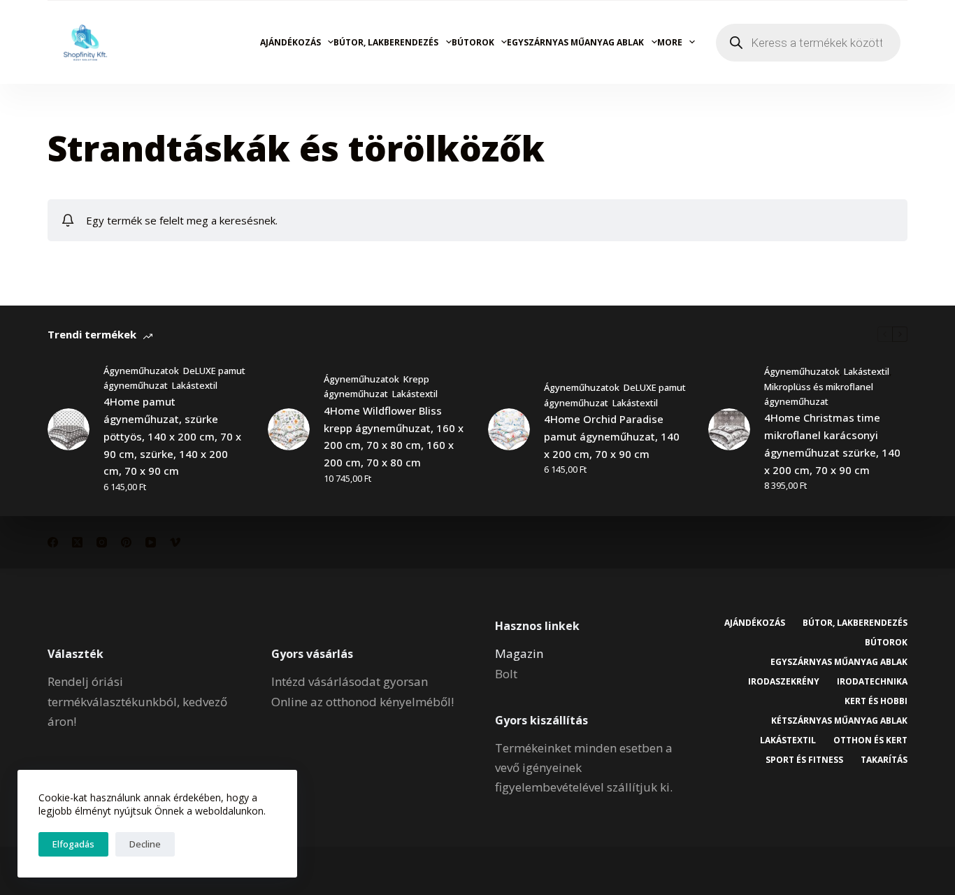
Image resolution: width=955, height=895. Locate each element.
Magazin (519, 653)
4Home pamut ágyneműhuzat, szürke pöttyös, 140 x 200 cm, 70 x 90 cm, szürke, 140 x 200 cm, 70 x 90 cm (172, 436)
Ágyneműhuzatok (141, 370)
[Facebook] (53, 542)
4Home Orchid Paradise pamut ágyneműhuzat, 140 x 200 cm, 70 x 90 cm (612, 436)
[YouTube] (150, 542)
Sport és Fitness (804, 760)
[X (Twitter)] (77, 542)
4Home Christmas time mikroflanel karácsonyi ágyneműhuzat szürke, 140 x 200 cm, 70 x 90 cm (832, 443)
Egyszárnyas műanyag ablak (575, 42)
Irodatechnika (872, 681)
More (669, 42)
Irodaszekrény (783, 681)
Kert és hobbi (876, 701)
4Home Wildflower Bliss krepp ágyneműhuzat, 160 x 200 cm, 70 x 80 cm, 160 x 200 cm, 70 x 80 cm (394, 436)
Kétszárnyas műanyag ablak (839, 720)
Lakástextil (194, 385)
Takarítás (884, 760)
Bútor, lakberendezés (385, 42)
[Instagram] (101, 542)
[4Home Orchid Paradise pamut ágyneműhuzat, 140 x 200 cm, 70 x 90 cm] (509, 429)
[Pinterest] (126, 542)
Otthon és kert (870, 740)
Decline (145, 844)
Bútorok (473, 42)
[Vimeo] (175, 542)
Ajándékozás (290, 42)
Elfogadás (73, 844)
